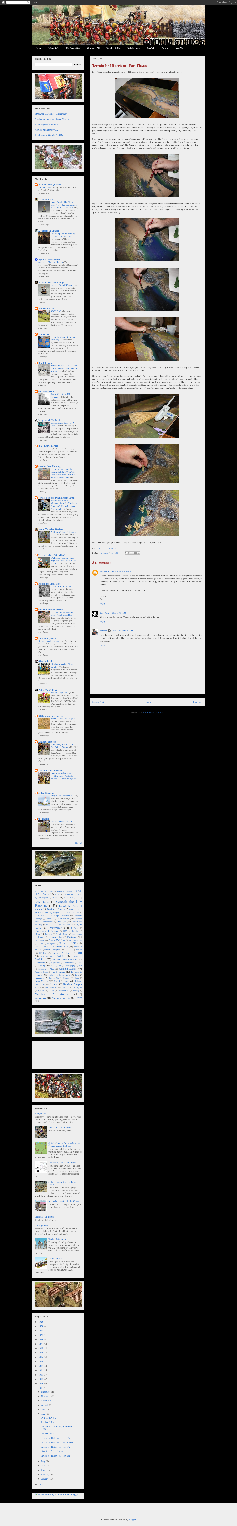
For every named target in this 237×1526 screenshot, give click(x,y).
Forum (165, 47)
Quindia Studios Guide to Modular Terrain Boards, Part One (64, 1144)
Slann (76, 978)
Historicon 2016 (60, 946)
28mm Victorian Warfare (50, 529)
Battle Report (42, 901)
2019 (41, 1348)
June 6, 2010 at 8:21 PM (115, 612)
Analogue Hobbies (47, 741)
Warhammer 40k (61, 998)
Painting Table (56, 965)
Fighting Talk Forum (44, 1216)
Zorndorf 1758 (45, 187)
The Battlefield (47, 1433)
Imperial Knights (52, 949)
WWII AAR (56, 311)
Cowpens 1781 (93, 47)
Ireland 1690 (53, 47)
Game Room (40, 940)
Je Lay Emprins (46, 793)
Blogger (131, 1519)
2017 (41, 1356)
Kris (40, 448)
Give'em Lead (45, 661)
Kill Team (43, 953)
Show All (78, 843)
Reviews (51, 975)
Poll (80, 965)
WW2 (79, 997)
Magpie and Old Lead (49, 420)
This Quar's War (51, 987)
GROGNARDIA (46, 391)
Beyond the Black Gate (49, 583)
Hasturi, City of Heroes (61, 586)
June (43, 1413)
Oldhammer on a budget (50, 716)
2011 (41, 1383)
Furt (102, 612)
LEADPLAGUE (46, 199)
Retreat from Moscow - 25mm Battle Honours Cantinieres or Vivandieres (64, 368)
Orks (80, 962)
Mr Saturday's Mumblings (51, 282)
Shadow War (54, 978)
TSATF (64, 987)
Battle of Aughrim (71, 897)
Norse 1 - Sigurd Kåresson (62, 285)
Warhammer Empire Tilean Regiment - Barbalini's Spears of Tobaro (63, 560)
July (43, 1409)
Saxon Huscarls (55, 1258)
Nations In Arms (46, 308)
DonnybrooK (56, 927)
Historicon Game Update (52, 1451)
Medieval (74, 956)
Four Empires (77, 934)
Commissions (63, 918)
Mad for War (46, 956)
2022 (41, 1334)
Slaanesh (66, 978)
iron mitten (43, 334)
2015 (41, 1365)
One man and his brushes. (51, 609)
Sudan (66, 980)
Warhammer (40, 997)
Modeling (40, 959)
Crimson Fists (47, 921)
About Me (178, 47)
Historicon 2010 (106, 548)
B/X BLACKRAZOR (48, 446)
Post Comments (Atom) (153, 712)
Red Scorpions (133, 47)
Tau (44, 984)
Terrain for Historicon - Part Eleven (57, 1442)
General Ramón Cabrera (49, 640)
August (44, 1404)
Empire (75, 931)
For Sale (48, 934)
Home (38, 47)
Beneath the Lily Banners (58, 903)
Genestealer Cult (75, 940)
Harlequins (51, 943)
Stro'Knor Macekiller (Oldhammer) (51, 113)
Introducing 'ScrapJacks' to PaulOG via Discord (62, 746)
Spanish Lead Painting (49, 466)
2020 (41, 1343)
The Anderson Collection (50, 770)
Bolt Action (74, 909)
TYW (51, 990)
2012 (41, 1379)
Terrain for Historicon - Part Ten (55, 1446)
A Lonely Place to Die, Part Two (63, 1201)
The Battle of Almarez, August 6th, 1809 (57, 1428)
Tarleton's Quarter (47, 638)
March (44, 1470)
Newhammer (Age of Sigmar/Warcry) (52, 119)
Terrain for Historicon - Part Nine (56, 1455)
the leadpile (44, 818)
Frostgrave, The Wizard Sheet (62, 1162)
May (43, 1461)
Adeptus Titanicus (71, 894)
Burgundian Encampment (62, 795)
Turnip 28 (78, 987)
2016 (41, 1361)
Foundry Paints (62, 934)
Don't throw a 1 (46, 362)
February (45, 1474)
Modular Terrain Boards (65, 959)
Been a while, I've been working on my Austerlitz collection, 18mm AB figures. (64, 775)
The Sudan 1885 (73, 47)
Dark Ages (61, 921)
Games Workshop (57, 940)
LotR (79, 953)
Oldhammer (69, 962)
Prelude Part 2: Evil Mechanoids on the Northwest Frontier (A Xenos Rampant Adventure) (64, 504)
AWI (54, 897)
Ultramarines (63, 990)
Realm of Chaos (41, 972)
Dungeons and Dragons (46, 930)
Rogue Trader (65, 975)
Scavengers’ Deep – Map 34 (50, 262)
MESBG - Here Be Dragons (63, 718)
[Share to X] (132, 553)
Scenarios (39, 977)
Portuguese (42, 969)
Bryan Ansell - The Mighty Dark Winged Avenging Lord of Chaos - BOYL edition (64, 205)
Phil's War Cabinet (47, 690)
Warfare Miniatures (51, 994)
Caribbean (39, 915)
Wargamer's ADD (43, 1113)
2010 (41, 1387)
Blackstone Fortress (56, 909)
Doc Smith (104, 571)
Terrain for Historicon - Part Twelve (57, 1438)
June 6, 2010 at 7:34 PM (120, 571)
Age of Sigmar (41, 897)
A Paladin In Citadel (48, 230)
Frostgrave (72, 937)
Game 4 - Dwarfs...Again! (62, 821)
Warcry (76, 990)
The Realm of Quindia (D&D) (49, 135)
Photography (70, 965)
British (38, 912)
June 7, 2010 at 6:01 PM (122, 630)
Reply (102, 603)
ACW (57, 894)
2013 (41, 1374)
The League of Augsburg (46, 124)
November (46, 1396)
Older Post (196, 701)
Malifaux (61, 956)
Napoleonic (40, 962)
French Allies (55, 937)
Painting (41, 965)
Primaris (53, 969)
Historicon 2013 (41, 946)
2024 (41, 1326)
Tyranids (41, 990)
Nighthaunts (55, 962)
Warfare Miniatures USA (46, 129)
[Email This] (126, 553)
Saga (77, 975)
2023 (41, 1330)
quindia (103, 630)
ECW (65, 931)
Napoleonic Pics (113, 47)
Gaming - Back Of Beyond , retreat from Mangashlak (63, 613)
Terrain (117, 548)
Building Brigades (52, 912)
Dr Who (74, 928)
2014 (41, 1370)
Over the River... (48, 1417)
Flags (37, 933)
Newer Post (98, 701)
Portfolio (151, 47)
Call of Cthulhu (72, 912)
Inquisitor (68, 950)
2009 (41, 1484)
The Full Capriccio (59, 692)
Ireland (78, 949)
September (46, 1400)
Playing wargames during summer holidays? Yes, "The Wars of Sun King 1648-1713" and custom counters (64, 473)
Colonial (49, 918)
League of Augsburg (61, 952)
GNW (40, 943)
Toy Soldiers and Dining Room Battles (56, 497)
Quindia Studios (68, 968)
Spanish (57, 981)
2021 (41, 1339)
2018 (41, 1352)
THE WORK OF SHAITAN (51, 555)
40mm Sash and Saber (44, 891)
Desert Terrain (65, 924)
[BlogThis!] (129, 553)
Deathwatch (50, 925)
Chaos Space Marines (59, 915)
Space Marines (41, 980)
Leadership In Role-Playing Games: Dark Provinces (63, 235)
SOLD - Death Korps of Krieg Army (62, 1183)
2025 (41, 1321)
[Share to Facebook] (135, 553)
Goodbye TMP (42, 1225)
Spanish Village (48, 1422)
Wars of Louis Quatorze (50, 184)
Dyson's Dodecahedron (49, 259)
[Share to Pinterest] (138, 553)
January (45, 1478)
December (46, 1391)
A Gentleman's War (64, 891)
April (44, 1465)
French (41, 937)
